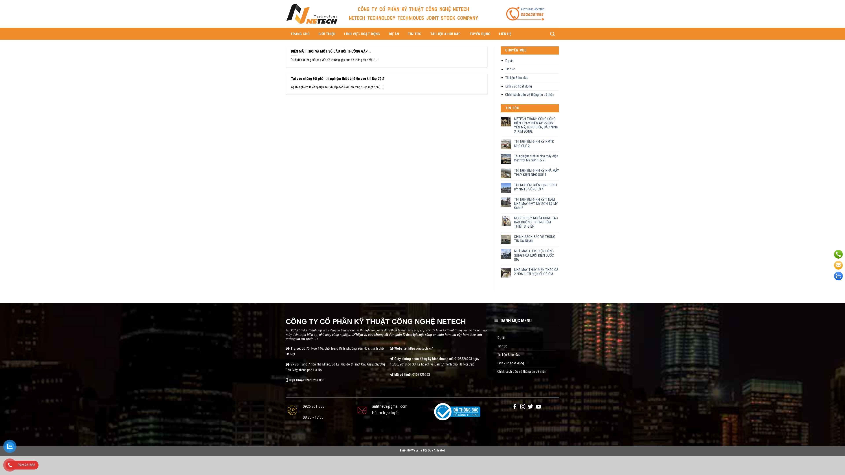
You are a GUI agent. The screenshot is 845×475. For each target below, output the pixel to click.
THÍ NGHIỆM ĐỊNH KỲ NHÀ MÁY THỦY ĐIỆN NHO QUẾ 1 (536, 172)
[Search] (552, 34)
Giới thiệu (326, 34)
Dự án (394, 34)
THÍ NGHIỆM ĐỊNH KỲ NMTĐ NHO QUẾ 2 (534, 143)
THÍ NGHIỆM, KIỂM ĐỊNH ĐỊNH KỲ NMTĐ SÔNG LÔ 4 (535, 187)
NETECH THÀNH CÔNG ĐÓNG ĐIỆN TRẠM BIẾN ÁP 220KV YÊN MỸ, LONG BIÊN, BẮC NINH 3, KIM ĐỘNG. (536, 125)
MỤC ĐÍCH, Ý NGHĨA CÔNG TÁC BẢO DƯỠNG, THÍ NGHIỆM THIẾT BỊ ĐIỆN (536, 222)
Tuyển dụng (480, 34)
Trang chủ (300, 34)
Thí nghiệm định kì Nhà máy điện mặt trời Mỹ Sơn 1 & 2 (536, 158)
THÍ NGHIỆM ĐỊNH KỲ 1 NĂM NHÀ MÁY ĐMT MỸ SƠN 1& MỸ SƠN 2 (536, 203)
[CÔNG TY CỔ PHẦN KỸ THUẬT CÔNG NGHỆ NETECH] (312, 13)
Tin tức (414, 34)
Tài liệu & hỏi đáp (445, 34)
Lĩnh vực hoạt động (362, 34)
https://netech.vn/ (420, 348)
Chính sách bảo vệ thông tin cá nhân (529, 95)
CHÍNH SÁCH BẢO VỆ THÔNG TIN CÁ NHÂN (534, 239)
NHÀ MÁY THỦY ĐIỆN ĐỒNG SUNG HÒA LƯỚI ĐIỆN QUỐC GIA (534, 255)
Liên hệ (505, 34)
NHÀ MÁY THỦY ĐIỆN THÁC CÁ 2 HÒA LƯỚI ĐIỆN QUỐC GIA (536, 272)
